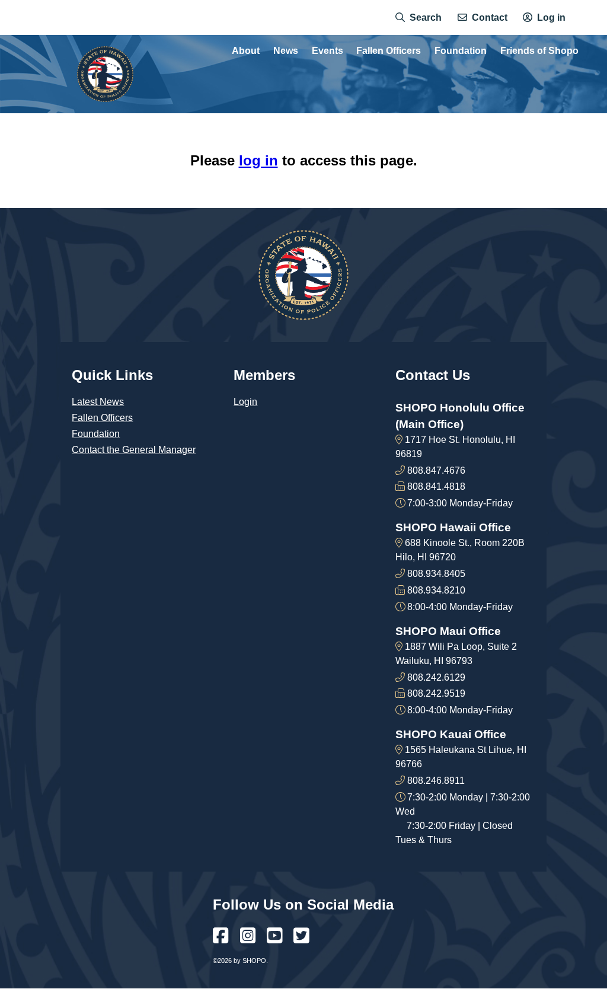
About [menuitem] (246, 51)
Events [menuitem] (327, 51)
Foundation (96, 434)
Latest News (98, 402)
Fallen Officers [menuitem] (388, 51)
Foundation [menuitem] (461, 51)
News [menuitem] (285, 51)
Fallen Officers (102, 418)
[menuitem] (418, 18)
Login (245, 402)
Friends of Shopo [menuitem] (539, 51)
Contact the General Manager (134, 450)
